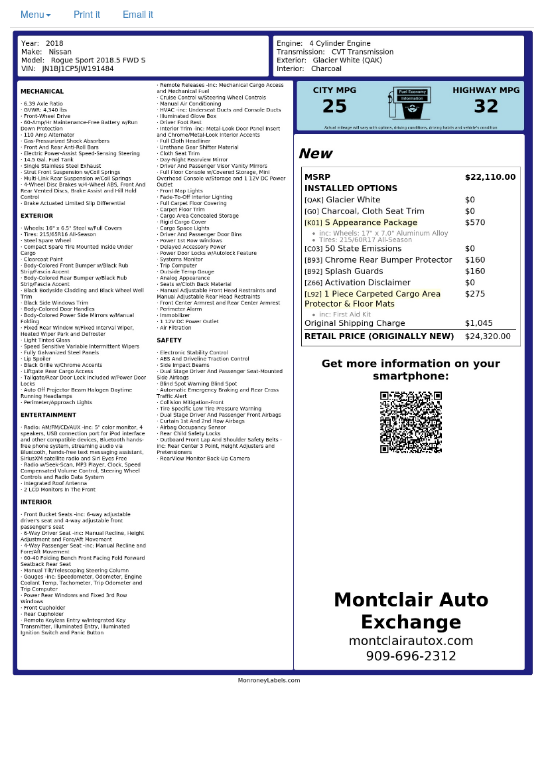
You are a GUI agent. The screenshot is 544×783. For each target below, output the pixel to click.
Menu (32, 14)
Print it (87, 14)
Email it (138, 14)
